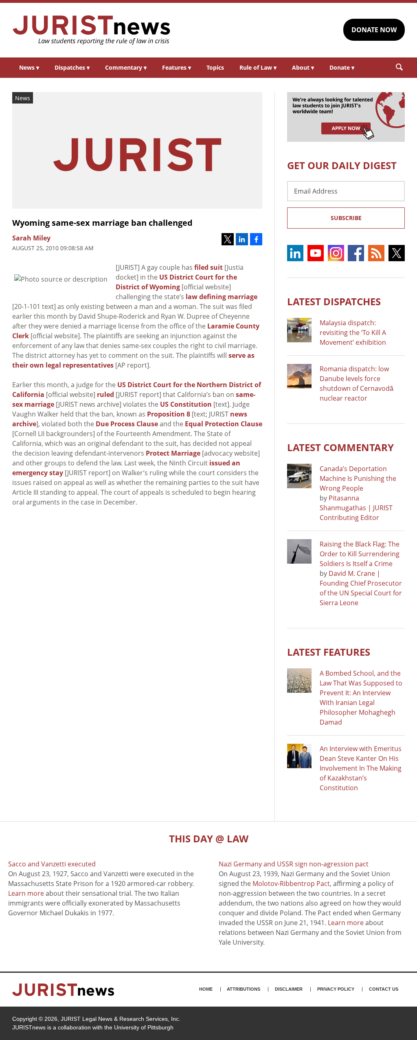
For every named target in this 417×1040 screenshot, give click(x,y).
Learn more (26, 893)
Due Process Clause (127, 423)
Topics (215, 67)
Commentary (126, 67)
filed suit (208, 267)
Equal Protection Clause (223, 423)
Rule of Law (258, 67)
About (303, 67)
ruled (105, 394)
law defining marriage (221, 296)
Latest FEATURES (328, 652)
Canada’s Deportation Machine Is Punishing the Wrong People (358, 478)
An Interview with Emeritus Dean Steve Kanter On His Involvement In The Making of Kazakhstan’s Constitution (361, 768)
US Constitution (186, 404)
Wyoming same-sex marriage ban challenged (102, 222)
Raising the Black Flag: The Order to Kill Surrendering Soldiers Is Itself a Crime (359, 554)
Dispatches (72, 67)
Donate (341, 67)
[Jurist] (91, 30)
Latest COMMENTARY (340, 447)
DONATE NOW (374, 29)
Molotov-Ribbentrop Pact (291, 883)
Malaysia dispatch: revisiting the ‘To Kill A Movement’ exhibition (353, 332)
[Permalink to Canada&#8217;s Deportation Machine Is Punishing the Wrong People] (299, 476)
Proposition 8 (168, 414)
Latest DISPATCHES (334, 301)
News (29, 67)
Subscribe (346, 218)
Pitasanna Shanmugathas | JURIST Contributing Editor (356, 508)
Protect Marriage (173, 453)
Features (176, 67)
